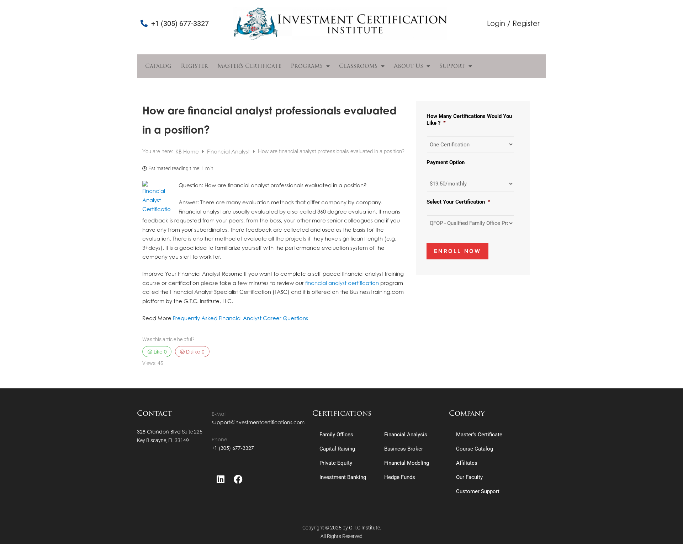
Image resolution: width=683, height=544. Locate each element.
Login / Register (513, 23)
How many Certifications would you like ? (469, 119)
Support (452, 65)
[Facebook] (238, 479)
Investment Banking (342, 477)
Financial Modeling (406, 463)
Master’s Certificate (249, 65)
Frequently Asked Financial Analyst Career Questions (240, 318)
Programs (307, 65)
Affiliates (466, 463)
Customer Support (477, 491)
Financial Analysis (405, 434)
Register (194, 65)
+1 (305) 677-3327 (233, 448)
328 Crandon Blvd (159, 432)
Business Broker (403, 449)
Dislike (194, 352)
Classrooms (358, 65)
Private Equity (335, 463)
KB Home (187, 151)
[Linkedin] (220, 479)
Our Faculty (469, 477)
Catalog (158, 65)
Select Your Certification (458, 202)
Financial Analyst (229, 151)
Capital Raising (337, 449)
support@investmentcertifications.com (258, 422)
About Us (408, 65)
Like (159, 352)
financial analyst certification (342, 283)
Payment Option (446, 162)
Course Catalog (474, 449)
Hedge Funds (399, 477)
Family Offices (336, 434)
